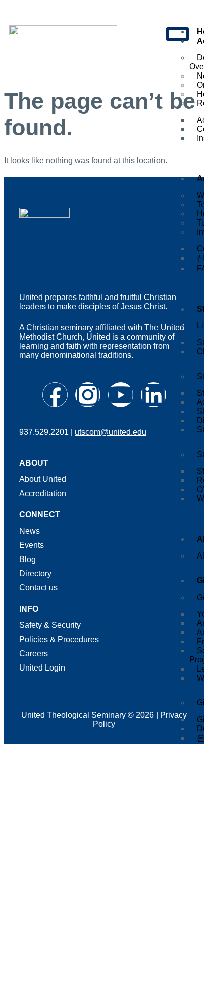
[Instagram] (87, 394)
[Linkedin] (153, 394)
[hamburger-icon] (177, 34)
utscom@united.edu (110, 432)
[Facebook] (55, 394)
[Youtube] (120, 394)
